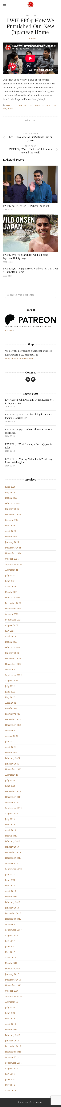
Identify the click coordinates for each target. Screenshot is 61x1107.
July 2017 (10, 940)
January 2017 (12, 974)
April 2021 (10, 747)
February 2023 (12, 647)
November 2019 (13, 796)
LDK (54, 105)
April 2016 (10, 1024)
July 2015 (10, 1073)
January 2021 (12, 763)
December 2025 (13, 514)
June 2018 (10, 880)
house (37, 105)
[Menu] (4, 4)
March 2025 (11, 536)
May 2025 (10, 525)
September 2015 (13, 1062)
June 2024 (10, 580)
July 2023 (10, 630)
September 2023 (13, 619)
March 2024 (11, 592)
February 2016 (12, 1035)
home (31, 105)
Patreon (9, 330)
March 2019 (11, 835)
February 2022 (12, 713)
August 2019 (11, 813)
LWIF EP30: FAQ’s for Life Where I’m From (26, 205)
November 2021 (13, 724)
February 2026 (12, 503)
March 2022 (11, 708)
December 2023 (13, 603)
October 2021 (12, 730)
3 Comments (30, 38)
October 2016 (12, 990)
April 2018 (10, 891)
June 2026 (10, 486)
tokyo (10, 109)
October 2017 (12, 924)
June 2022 (10, 691)
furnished (11, 105)
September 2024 (13, 564)
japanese (46, 105)
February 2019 (12, 841)
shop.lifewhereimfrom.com (19, 358)
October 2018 (12, 863)
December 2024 (13, 547)
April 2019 (10, 830)
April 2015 (10, 1090)
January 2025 (12, 542)
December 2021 (13, 719)
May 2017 (10, 952)
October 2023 (12, 614)
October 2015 (12, 1057)
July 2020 (10, 780)
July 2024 (10, 575)
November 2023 (13, 608)
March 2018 (11, 896)
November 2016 (13, 985)
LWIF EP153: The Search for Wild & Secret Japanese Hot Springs (25, 256)
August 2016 (11, 1001)
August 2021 (11, 736)
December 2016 (13, 979)
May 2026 (10, 492)
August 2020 (11, 774)
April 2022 (10, 702)
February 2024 (12, 597)
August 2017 (11, 935)
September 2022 (13, 675)
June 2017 (10, 946)
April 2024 (10, 586)
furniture (22, 105)
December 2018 (13, 852)
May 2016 (10, 1018)
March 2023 (11, 641)
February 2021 (12, 758)
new (4, 109)
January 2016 (12, 1040)
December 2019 (13, 791)
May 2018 (10, 885)
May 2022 (10, 697)
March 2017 (11, 963)
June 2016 (10, 1012)
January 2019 (12, 846)
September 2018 (13, 868)
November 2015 (13, 1051)
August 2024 (11, 569)
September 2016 (13, 996)
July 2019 (10, 819)
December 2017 (13, 913)
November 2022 (13, 664)
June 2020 (10, 785)
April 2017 (10, 957)
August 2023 (11, 625)
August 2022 (11, 680)
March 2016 (11, 1029)
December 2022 (13, 658)
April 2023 (10, 636)
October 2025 (12, 520)
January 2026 (12, 508)
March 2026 (11, 497)
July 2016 (10, 1007)
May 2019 (10, 824)
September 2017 (13, 929)
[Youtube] (27, 379)
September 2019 (13, 808)
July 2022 (10, 686)
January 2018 (12, 907)
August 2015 (11, 1068)
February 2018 (12, 902)
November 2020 (13, 769)
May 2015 (10, 1084)
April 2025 (10, 531)
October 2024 (12, 558)
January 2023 (12, 652)
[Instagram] (33, 379)
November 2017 (13, 918)
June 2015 (10, 1079)
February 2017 (12, 968)
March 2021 (11, 752)
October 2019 (12, 802)
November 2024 (13, 553)
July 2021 (10, 741)
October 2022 (12, 669)
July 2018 (10, 874)
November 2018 (13, 857)
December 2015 (13, 1046)
